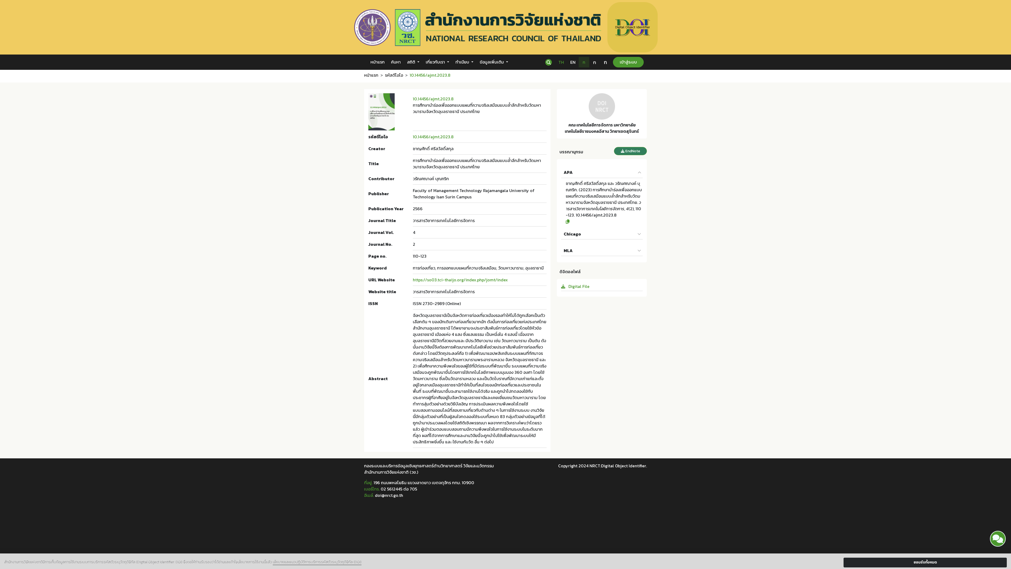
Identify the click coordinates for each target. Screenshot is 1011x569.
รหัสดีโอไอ (394, 75)
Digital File (578, 286)
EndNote (632, 151)
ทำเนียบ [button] (462, 62)
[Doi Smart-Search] (998, 539)
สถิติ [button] (411, 62)
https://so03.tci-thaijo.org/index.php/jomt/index (460, 280)
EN (573, 62)
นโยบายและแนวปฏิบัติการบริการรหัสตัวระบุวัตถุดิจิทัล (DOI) (317, 562)
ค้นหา (396, 62)
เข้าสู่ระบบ (628, 62)
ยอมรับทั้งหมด (925, 562)
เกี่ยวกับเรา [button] (436, 62)
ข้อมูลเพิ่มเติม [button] (492, 62)
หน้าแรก (377, 62)
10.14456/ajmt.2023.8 (433, 99)
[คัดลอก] (604, 221)
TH (561, 62)
